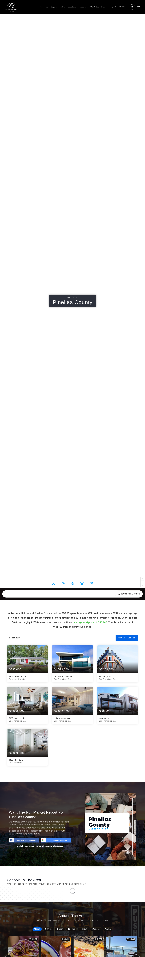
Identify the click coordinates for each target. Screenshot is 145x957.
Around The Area (83, 593)
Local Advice (100, 593)
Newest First (14, 638)
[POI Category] (53, 583)
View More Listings (126, 638)
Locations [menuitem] (72, 7)
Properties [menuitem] (83, 7)
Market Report (51, 593)
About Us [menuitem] (44, 7)
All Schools (128, 881)
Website (129, 907)
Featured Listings (33, 593)
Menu (138, 7)
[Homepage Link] (11, 6)
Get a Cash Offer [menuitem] (97, 7)
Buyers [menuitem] (54, 7)
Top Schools (67, 593)
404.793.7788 (119, 7)
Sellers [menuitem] (62, 7)
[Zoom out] (142, 582)
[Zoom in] (142, 578)
